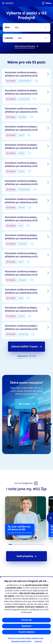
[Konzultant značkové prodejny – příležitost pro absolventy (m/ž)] (26, 77)
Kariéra (6, 3)
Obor (7, 27)
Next (50, 518)
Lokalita (9, 38)
